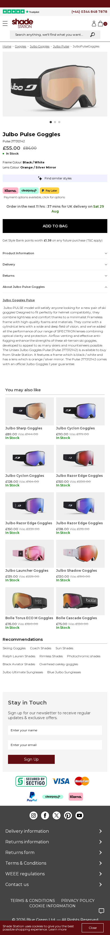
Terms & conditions (32, 900)
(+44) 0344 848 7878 (89, 12)
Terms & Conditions (25, 863)
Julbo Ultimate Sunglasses (23, 672)
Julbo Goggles (39, 46)
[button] (51, 122)
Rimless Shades (51, 656)
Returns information (27, 841)
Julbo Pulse (61, 46)
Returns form (19, 852)
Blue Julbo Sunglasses (64, 672)
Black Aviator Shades (19, 664)
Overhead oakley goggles (58, 664)
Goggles (20, 46)
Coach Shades (40, 648)
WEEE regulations (25, 873)
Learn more (57, 929)
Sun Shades (64, 648)
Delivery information (27, 831)
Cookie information (52, 906)
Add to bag (55, 226)
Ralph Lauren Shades (19, 656)
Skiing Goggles (14, 648)
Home (7, 46)
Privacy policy (78, 900)
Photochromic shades (83, 656)
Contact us (17, 884)
